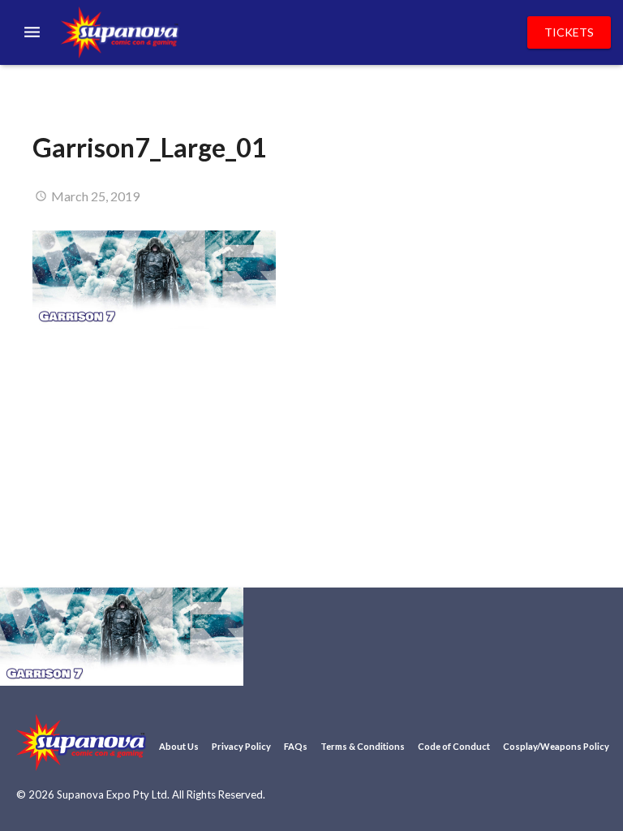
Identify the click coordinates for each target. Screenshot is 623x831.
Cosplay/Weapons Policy (556, 746)
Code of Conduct (454, 746)
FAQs (295, 746)
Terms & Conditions (362, 746)
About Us (179, 746)
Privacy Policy (241, 746)
